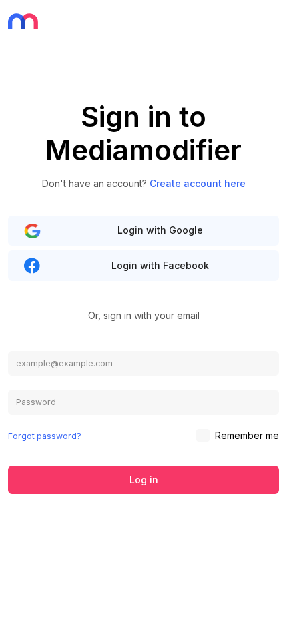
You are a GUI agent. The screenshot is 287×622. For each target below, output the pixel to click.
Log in (143, 479)
